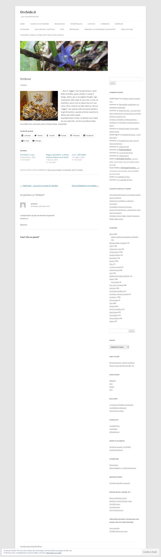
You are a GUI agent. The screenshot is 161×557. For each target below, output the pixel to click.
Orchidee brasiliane (116, 291)
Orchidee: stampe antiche (119, 294)
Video (111, 321)
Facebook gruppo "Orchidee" (120, 447)
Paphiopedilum (76, 24)
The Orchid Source (116, 510)
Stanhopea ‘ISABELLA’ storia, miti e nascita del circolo (42, 35)
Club (111, 246)
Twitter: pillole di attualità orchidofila (124, 237)
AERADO (112, 381)
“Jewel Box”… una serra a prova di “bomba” (39, 185)
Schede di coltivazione (39, 24)
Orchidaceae (59, 24)
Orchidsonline (114, 507)
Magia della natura (116, 219)
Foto (62, 29)
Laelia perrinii (124, 147)
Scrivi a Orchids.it (115, 309)
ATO (111, 390)
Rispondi (23, 224)
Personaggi (113, 300)
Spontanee (113, 312)
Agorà (111, 234)
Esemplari (119, 24)
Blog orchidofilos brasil (117, 498)
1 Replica (23, 85)
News (111, 279)
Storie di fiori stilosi (116, 411)
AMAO (111, 387)
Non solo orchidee (55, 170)
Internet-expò (114, 270)
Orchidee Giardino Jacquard (119, 483)
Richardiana (113, 465)
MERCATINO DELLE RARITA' (119, 276)
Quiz (111, 303)
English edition (114, 255)
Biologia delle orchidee (117, 243)
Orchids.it (28, 12)
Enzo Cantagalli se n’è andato (85, 185)
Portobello (115, 282)
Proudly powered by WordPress (31, 546)
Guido (80, 170)
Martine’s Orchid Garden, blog (120, 501)
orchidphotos (114, 426)
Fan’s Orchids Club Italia (45, 29)
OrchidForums (114, 504)
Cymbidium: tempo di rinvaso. (120, 207)
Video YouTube (127, 29)
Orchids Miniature (116, 450)
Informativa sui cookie (53, 553)
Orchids (112, 297)
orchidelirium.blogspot (117, 408)
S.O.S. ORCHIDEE (79, 155)
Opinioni (112, 288)
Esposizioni (24, 29)
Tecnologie (113, 315)
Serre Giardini (114, 528)
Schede (112, 306)
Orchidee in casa (27, 155)
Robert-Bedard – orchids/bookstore (122, 468)
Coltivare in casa (115, 249)
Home (22, 24)
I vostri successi (115, 267)
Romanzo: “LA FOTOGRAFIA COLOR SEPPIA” (100, 29)
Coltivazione (114, 252)
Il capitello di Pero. (123, 177)
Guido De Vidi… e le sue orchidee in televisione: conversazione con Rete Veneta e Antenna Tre (125, 113)
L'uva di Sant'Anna (126, 153)
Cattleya (91, 24)
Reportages (74, 29)
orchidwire (113, 429)
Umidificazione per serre (118, 531)
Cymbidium (105, 24)
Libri (111, 273)
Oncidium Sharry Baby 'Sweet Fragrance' (124, 216)
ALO (111, 384)
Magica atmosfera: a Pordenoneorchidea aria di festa (57, 156)
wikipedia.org (114, 432)
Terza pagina (114, 318)
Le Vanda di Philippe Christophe (121, 405)
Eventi (111, 261)
